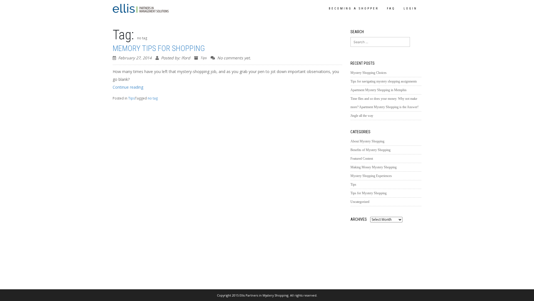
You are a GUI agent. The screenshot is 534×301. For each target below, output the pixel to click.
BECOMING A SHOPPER (354, 8)
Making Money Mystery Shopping (373, 167)
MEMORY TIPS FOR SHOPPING (159, 48)
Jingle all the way (361, 116)
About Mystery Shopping (367, 141)
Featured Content (361, 159)
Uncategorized (359, 202)
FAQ (391, 8)
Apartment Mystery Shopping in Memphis (378, 90)
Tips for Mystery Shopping (368, 193)
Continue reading (128, 87)
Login (410, 8)
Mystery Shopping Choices (368, 73)
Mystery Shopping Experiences (371, 176)
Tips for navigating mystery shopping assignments (383, 81)
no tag (153, 98)
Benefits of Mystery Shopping (370, 150)
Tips (203, 57)
